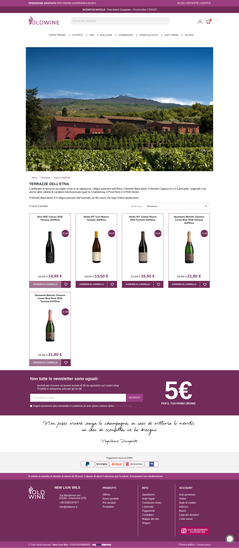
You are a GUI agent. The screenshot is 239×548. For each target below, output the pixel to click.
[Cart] (208, 22)
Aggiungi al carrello (45, 284)
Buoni (182, 510)
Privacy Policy (122, 406)
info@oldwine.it (68, 507)
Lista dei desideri (189, 514)
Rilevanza (177, 206)
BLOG (181, 3)
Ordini (182, 498)
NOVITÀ (206, 3)
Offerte (106, 494)
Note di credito (187, 502)
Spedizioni (148, 494)
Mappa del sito (150, 519)
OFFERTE (192, 3)
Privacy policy (187, 544)
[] (168, 23)
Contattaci (148, 514)
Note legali (148, 498)
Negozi (146, 523)
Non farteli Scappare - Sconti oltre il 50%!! (131, 9)
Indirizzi (183, 506)
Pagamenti (148, 510)
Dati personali (187, 494)
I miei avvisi (186, 519)
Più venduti (109, 502)
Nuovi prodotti (111, 498)
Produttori (108, 506)
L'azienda (147, 506)
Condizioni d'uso (151, 502)
